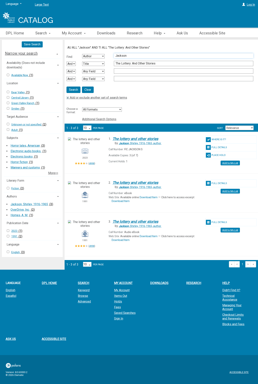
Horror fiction (19, 162)
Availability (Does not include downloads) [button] (26, 65)
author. (140, 143)
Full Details (219, 147)
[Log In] (243, 4)
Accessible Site (212, 33)
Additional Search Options (99, 119)
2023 (14, 230)
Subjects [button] (12, 138)
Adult (14, 130)
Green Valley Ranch (23, 103)
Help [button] (158, 33)
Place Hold (219, 155)
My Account (122, 290)
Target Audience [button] (17, 116)
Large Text (42, 4)
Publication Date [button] (17, 223)
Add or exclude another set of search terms (98, 97)
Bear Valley (18, 92)
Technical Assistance (229, 297)
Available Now (20, 75)
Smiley (15, 108)
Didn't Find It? (231, 290)
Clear (87, 89)
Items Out (120, 296)
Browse (83, 296)
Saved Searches (125, 313)
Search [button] (41, 33)
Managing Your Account (232, 307)
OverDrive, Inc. (20, 209)
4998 (91, 163)
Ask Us (182, 33)
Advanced (84, 301)
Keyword (84, 290)
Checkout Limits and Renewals (233, 316)
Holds (118, 301)
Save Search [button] (32, 44)
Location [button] (12, 83)
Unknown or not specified (26, 124)
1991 (14, 236)
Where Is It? (219, 139)
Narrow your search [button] (21, 53)
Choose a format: (72, 110)
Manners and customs (25, 167)
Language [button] (13, 244)
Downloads (106, 33)
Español (11, 296)
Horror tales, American (25, 145)
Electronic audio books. (26, 151)
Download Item (149, 197)
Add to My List (230, 163)
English (15, 252)
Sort (220, 128)
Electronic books (22, 156)
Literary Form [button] (15, 180)
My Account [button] (72, 33)
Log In (251, 4)
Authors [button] (12, 196)
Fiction (15, 188)
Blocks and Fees (233, 324)
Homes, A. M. (19, 215)
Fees (117, 307)
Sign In (118, 318)
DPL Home (15, 33)
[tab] (32, 53)
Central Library (20, 97)
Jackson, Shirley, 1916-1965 (29, 204)
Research (134, 33)
